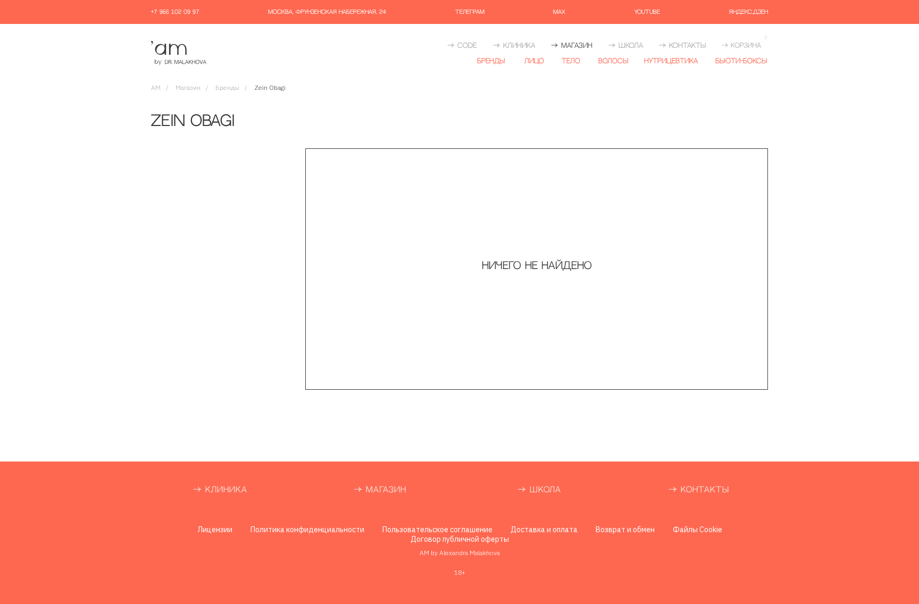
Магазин (188, 87)
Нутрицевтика (671, 61)
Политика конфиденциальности (307, 529)
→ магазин (571, 46)
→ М (363, 490)
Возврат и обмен (625, 529)
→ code (462, 46)
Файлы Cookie (697, 529)
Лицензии (214, 529)
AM (156, 87)
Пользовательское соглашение (437, 529)
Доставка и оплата (544, 529)
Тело (571, 61)
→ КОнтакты (682, 46)
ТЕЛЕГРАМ (469, 12)
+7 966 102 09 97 (175, 12)
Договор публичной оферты (460, 539)
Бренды (491, 61)
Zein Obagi (270, 87)
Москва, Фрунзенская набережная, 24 (327, 12)
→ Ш (527, 490)
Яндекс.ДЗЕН (748, 12)
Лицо (534, 61)
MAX (559, 12)
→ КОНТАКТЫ (699, 490)
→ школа (625, 46)
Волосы (613, 61)
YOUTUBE (647, 12)
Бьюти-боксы (741, 61)
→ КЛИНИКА (514, 46)
